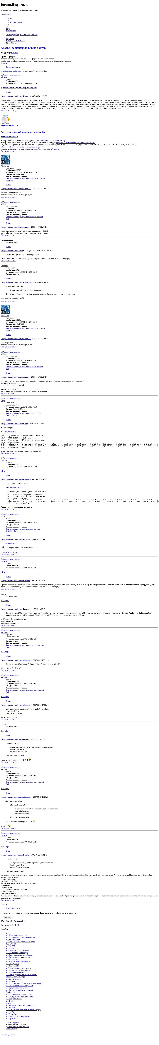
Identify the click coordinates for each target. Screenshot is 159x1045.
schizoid (4, 204)
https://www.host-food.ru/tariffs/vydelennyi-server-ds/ (20, 147)
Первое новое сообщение (11, 71)
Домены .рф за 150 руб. (9, 552)
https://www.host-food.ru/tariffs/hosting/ (50, 141)
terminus (14, 53)
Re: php (5, 600)
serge (3, 516)
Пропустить (5, 14)
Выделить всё (10, 431)
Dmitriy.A (4, 266)
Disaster (4, 77)
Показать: (7, 913)
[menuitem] (16, 22)
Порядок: (60, 913)
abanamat (4, 633)
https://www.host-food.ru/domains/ (46, 149)
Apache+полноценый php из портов (23, 47)
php (3, 471)
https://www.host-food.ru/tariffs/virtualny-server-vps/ (75, 143)
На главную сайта (8, 1035)
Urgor (3, 401)
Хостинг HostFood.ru (9, 125)
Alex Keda (5, 166)
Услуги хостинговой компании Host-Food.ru (23, 132)
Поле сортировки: (32, 913)
